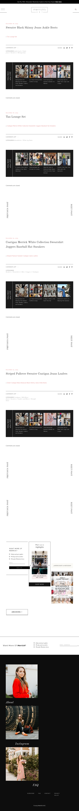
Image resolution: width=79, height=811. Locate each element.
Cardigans (36, 272)
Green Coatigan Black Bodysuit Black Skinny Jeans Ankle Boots (27, 383)
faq (39, 793)
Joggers (28, 272)
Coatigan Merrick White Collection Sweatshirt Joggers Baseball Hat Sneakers (31, 126)
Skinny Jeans (22, 52)
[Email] (64, 137)
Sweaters (13, 52)
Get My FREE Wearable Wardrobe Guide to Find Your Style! (39, 2)
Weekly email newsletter (17, 556)
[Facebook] (6, 122)
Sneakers (8, 272)
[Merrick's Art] (39, 9)
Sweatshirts (17, 140)
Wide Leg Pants (28, 140)
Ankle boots (17, 51)
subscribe (30, 793)
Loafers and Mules (23, 399)
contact (47, 793)
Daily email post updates (17, 554)
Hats (23, 272)
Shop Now (39, 584)
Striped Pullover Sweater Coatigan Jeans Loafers (22, 256)
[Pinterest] (72, 137)
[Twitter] (67, 137)
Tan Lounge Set (12, 36)
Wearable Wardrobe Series (17, 559)
